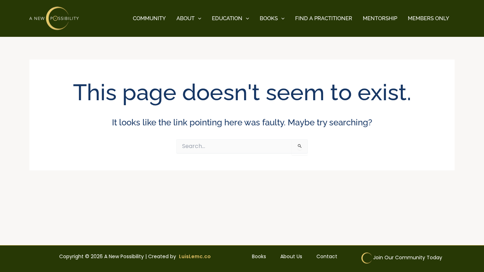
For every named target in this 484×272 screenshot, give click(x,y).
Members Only (428, 18)
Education (227, 18)
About (185, 18)
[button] (198, 18)
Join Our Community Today (407, 257)
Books (269, 18)
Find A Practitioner (323, 18)
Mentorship (380, 18)
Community (149, 18)
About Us (291, 256)
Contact (326, 256)
